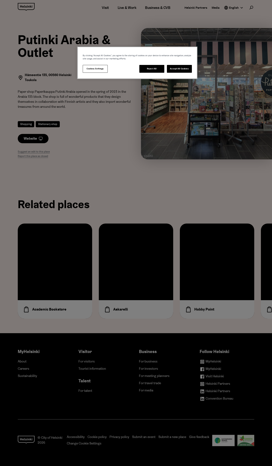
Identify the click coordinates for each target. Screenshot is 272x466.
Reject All (152, 69)
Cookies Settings (95, 69)
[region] (137, 63)
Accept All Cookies (179, 69)
